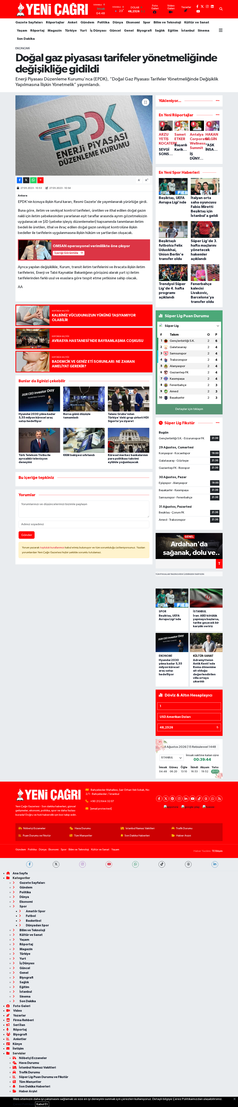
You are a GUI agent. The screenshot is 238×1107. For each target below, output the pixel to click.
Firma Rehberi (23, 1020)
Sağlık (160, 30)
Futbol (30, 915)
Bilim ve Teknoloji (167, 22)
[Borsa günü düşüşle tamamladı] (84, 398)
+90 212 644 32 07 (102, 801)
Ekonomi (133, 22)
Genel (129, 30)
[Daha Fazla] (40, 180)
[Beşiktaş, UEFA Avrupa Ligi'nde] (172, 598)
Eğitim (173, 30)
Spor (146, 22)
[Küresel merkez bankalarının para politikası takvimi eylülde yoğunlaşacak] (128, 440)
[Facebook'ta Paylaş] (19, 180)
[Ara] (221, 9)
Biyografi (144, 30)
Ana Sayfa (20, 873)
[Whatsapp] (213, 799)
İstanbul (187, 30)
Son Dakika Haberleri (137, 835)
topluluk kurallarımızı (52, 547)
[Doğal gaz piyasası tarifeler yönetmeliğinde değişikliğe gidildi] (83, 135)
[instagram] (82, 864)
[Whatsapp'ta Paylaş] (33, 180)
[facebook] (29, 864)
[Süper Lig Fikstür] (217, 423)
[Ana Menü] (221, 31)
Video (17, 1010)
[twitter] (56, 864)
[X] (166, 799)
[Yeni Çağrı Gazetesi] (52, 9)
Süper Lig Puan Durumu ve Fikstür (43, 1077)
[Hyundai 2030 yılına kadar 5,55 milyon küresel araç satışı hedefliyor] (39, 398)
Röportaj (37, 30)
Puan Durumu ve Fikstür (37, 835)
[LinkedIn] (186, 799)
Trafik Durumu (184, 828)
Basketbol (33, 920)
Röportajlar (55, 22)
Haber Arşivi (183, 835)
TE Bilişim (217, 851)
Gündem (87, 22)
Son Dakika (26, 39)
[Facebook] (159, 799)
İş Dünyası (98, 30)
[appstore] (171, 807)
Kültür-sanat (203, 655)
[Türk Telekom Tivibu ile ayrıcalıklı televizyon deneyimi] (39, 440)
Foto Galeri (21, 1006)
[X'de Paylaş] (26, 180)
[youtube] (109, 864)
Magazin (55, 30)
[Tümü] (217, 100)
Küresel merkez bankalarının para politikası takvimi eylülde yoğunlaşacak (128, 459)
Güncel (115, 30)
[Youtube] (192, 799)
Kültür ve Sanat (196, 22)
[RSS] (219, 799)
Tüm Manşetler (83, 835)
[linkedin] (215, 864)
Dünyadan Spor (37, 925)
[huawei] (208, 807)
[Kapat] (235, 1099)
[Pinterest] (172, 799)
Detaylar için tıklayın (189, 409)
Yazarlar (19, 1015)
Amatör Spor (35, 911)
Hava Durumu (83, 828)
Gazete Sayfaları (29, 22)
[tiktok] (162, 864)
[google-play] (190, 807)
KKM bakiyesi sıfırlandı (79, 455)
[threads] (188, 864)
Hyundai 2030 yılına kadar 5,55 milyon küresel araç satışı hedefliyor (37, 418)
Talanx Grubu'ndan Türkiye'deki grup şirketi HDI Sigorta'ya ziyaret (128, 418)
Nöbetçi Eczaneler (34, 828)
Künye (17, 1043)
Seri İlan (19, 1025)
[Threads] (206, 799)
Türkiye (71, 30)
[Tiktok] (199, 799)
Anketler (19, 1039)
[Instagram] (179, 799)
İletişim (18, 1048)
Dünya (118, 22)
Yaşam (22, 30)
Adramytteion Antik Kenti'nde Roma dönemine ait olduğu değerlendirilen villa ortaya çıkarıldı (204, 671)
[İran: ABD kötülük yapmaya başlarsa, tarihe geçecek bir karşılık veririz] (206, 598)
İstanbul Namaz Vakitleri (140, 828)
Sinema (203, 30)
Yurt (83, 30)
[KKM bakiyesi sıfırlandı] (84, 440)
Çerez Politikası (24, 1104)
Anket (72, 22)
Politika (103, 22)
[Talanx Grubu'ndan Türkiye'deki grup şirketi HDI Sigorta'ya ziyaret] (128, 398)
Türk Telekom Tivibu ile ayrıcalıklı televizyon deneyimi (35, 459)
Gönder (26, 535)
